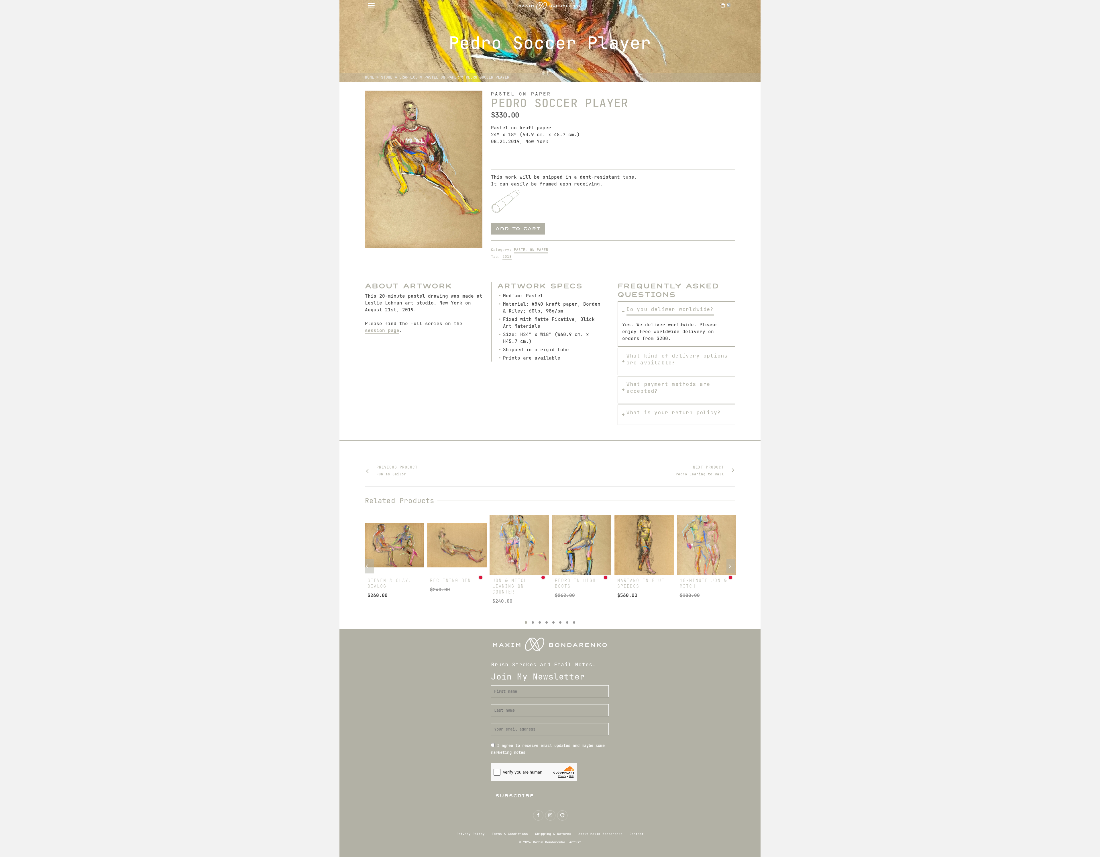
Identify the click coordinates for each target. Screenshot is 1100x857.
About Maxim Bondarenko (600, 834)
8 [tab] (574, 622)
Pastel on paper (531, 249)
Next (730, 566)
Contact (637, 834)
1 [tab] (526, 622)
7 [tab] (567, 622)
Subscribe (515, 796)
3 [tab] (540, 622)
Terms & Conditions (510, 834)
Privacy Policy (471, 834)
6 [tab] (560, 622)
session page (382, 330)
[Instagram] (550, 815)
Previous (369, 566)
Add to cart (518, 229)
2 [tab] (533, 622)
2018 (507, 256)
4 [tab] (546, 622)
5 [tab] (553, 622)
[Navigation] (371, 5)
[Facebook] (538, 815)
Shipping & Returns (553, 834)
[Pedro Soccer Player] (424, 169)
